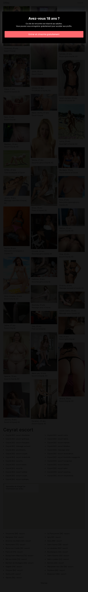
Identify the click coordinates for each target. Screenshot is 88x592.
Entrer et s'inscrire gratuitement (44, 34)
